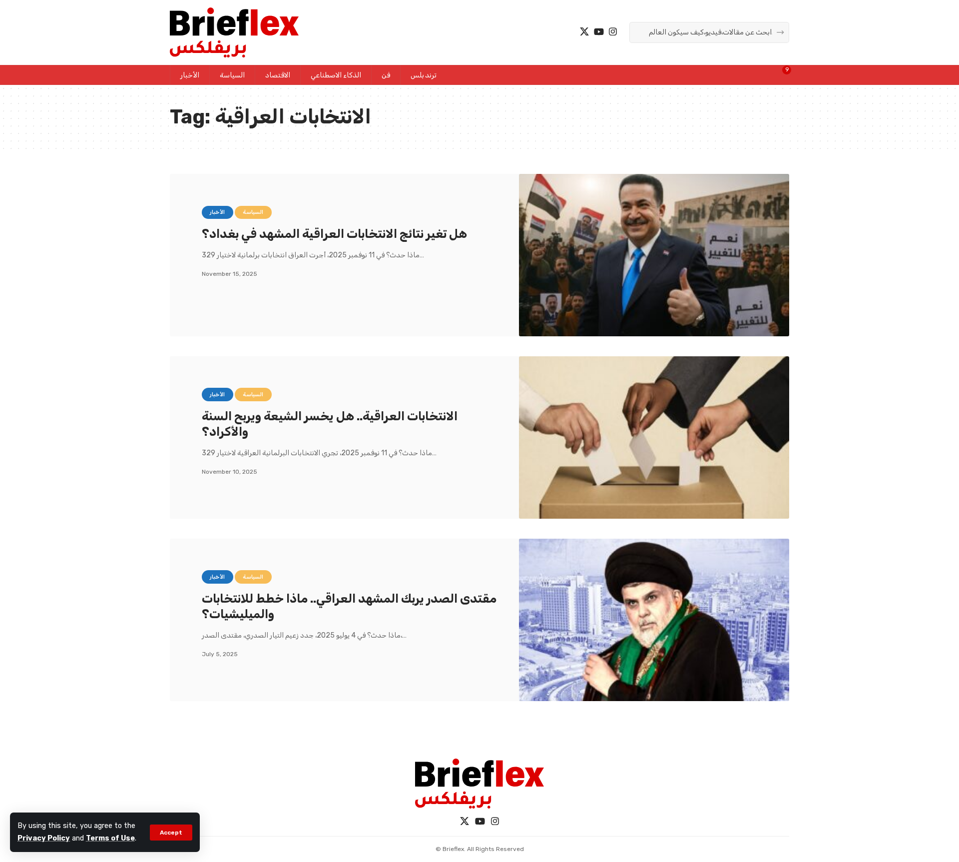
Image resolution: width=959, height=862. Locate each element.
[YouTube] (598, 31)
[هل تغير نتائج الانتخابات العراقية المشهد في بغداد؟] (654, 255)
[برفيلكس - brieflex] (234, 32)
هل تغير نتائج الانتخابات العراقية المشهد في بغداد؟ (334, 234)
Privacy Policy (43, 838)
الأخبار (217, 212)
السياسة (253, 212)
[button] (171, 833)
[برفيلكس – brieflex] (479, 784)
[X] (584, 31)
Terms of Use (110, 838)
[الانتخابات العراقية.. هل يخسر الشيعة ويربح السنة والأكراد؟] (654, 437)
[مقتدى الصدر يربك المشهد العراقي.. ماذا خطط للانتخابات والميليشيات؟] (654, 620)
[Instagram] (612, 31)
